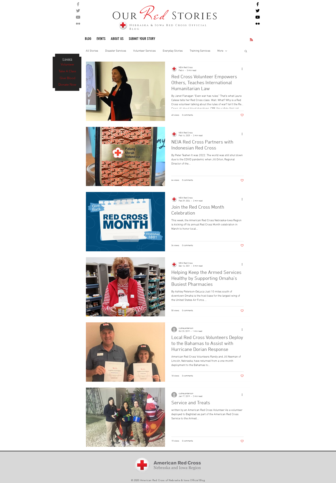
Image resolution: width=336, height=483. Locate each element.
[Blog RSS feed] (251, 39)
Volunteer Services (144, 51)
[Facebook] (78, 4)
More (220, 51)
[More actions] (243, 69)
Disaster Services (115, 51)
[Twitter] (78, 10)
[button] (245, 51)
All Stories (92, 51)
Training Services (200, 51)
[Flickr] (78, 23)
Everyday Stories (173, 51)
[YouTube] (78, 17)
